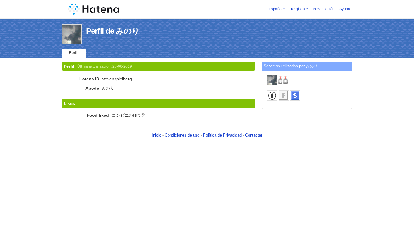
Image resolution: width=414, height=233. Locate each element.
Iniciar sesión (324, 9)
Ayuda (344, 9)
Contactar (253, 135)
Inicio (156, 135)
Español (275, 9)
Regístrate (299, 9)
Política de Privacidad (222, 135)
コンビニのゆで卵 (129, 115)
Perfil (74, 52)
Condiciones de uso (182, 135)
